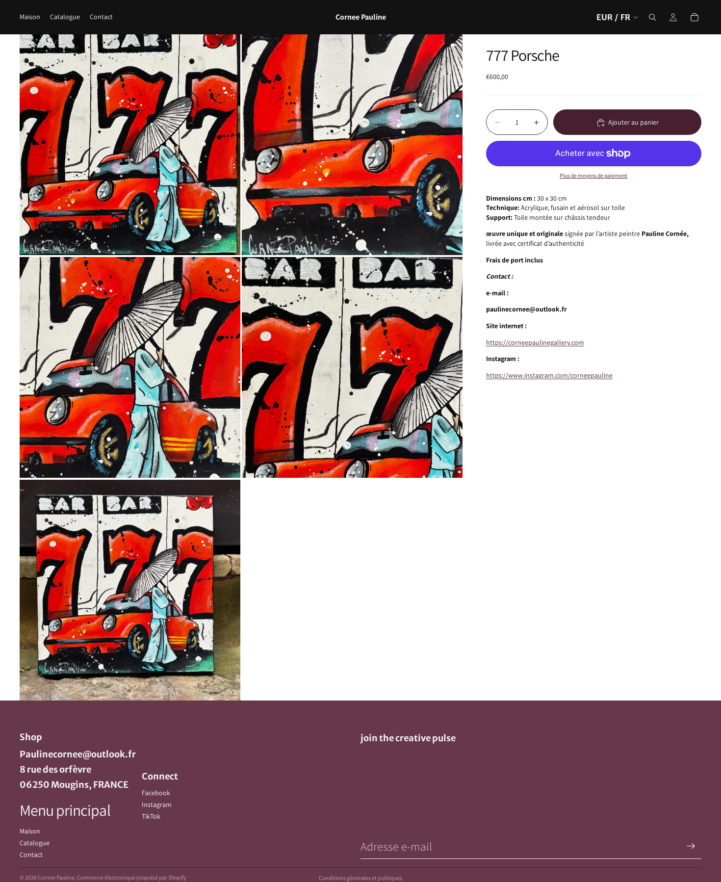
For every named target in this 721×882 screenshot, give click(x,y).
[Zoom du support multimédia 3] (130, 367)
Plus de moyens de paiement (593, 176)
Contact (31, 854)
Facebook (156, 792)
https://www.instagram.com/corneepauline (549, 375)
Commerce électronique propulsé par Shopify (131, 877)
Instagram (157, 804)
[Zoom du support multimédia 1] (130, 144)
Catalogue (35, 842)
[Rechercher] (652, 17)
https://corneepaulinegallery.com (535, 342)
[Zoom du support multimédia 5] (130, 590)
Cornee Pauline (56, 877)
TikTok (151, 816)
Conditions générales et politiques (360, 878)
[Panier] (694, 17)
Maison (30, 831)
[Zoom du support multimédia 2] (352, 144)
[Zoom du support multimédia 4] (352, 367)
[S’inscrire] (691, 846)
